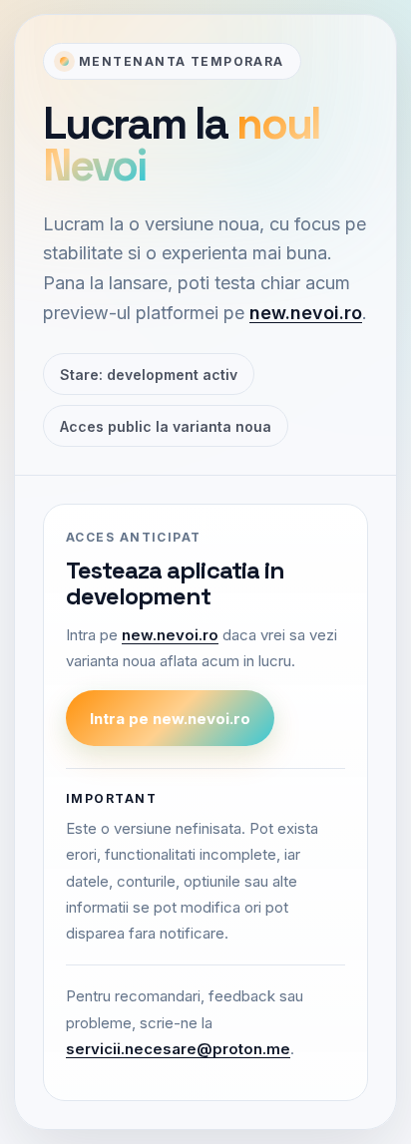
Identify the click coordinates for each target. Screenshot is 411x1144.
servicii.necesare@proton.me (178, 1048)
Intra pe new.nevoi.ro (170, 718)
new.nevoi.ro (305, 312)
